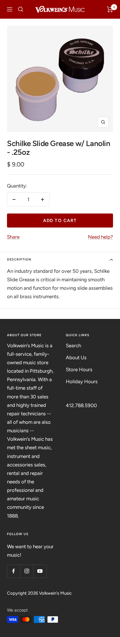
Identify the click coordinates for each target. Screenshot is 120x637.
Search (73, 345)
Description (19, 259)
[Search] (20, 9)
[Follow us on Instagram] (26, 571)
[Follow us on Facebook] (13, 571)
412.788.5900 (81, 405)
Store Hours (79, 369)
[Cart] (110, 9)
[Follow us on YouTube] (39, 571)
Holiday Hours (82, 381)
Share (13, 237)
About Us (76, 357)
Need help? (100, 237)
